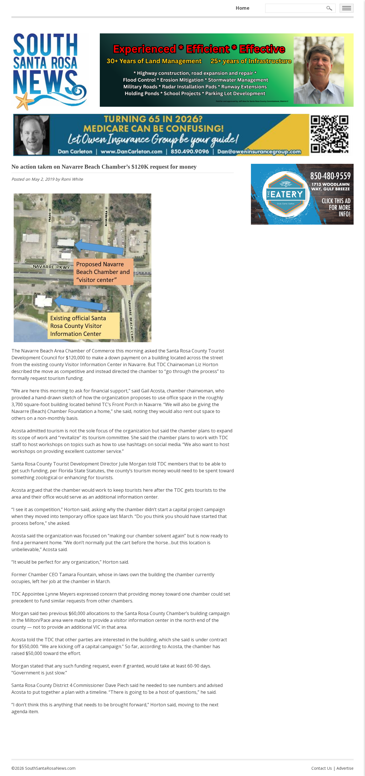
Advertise (345, 768)
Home (243, 8)
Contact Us (321, 768)
